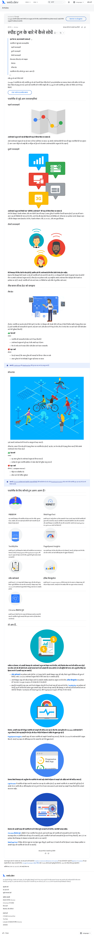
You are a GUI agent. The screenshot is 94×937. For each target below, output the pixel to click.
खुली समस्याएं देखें (7, 893)
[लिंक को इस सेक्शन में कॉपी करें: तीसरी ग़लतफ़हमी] (21, 224)
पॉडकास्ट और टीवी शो (8, 909)
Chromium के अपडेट (8, 903)
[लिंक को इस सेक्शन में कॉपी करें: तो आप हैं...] (18, 625)
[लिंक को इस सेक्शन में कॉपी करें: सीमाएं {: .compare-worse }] (26, 468)
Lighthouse (17, 365)
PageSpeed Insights (56, 482)
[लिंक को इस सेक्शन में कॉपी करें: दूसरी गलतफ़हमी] (21, 149)
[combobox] (56, 2)
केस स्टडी (5, 906)
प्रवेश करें (89, 2)
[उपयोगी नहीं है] (84, 27)
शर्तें (3, 933)
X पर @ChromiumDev (9, 916)
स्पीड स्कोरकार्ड (14, 578)
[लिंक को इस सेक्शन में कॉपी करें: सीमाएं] (13, 352)
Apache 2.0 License (77, 861)
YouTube (5, 919)
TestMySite (13, 546)
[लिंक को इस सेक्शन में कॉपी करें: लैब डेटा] (14, 292)
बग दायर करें (6, 890)
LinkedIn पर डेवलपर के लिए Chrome (12, 922)
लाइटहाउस (12, 514)
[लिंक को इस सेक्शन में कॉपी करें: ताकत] (12, 336)
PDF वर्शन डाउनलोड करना (20, 92)
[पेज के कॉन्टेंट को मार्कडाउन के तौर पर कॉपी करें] (60, 32)
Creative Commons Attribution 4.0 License (46, 861)
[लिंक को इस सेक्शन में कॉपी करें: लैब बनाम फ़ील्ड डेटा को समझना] (36, 286)
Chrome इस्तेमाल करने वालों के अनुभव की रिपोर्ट (25, 482)
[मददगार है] (82, 27)
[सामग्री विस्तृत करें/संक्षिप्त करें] (32, 40)
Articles (5, 8)
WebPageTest (26, 365)
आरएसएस (5, 925)
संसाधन (27, 2)
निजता (7, 933)
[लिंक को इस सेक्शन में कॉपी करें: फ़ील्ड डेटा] (16, 372)
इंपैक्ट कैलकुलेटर (50, 578)
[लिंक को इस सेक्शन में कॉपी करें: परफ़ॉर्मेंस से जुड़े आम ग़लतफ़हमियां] (38, 99)
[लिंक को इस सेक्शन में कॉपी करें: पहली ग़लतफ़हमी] (21, 105)
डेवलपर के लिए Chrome (9, 900)
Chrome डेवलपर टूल (16, 610)
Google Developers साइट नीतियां (30, 863)
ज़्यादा (34, 2)
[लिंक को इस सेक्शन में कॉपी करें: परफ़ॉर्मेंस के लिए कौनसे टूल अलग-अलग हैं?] (47, 491)
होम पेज (9, 27)
